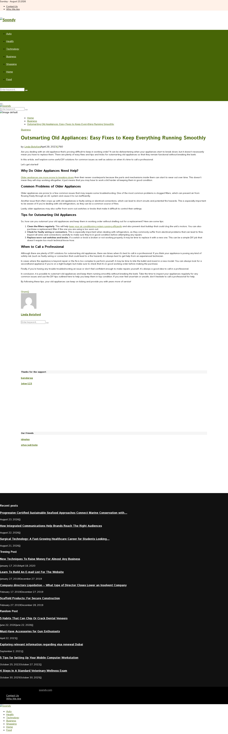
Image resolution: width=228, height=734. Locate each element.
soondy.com (45, 689)
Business (11, 56)
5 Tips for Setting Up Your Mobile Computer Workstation (39, 658)
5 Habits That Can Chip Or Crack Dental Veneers (33, 618)
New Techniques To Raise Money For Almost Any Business (40, 559)
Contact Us (12, 6)
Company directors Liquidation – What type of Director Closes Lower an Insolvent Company (63, 585)
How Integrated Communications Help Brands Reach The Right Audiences (51, 526)
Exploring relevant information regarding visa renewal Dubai (41, 644)
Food (9, 79)
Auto (9, 33)
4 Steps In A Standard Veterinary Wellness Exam (33, 671)
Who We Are (13, 9)
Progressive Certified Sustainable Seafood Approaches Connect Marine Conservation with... (63, 513)
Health (10, 41)
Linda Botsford (32, 146)
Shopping (11, 64)
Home (9, 71)
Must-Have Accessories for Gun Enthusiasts (30, 631)
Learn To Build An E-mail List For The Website (32, 572)
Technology (12, 48)
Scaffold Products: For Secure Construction (30, 598)
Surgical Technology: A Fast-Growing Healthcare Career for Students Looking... (55, 539)
